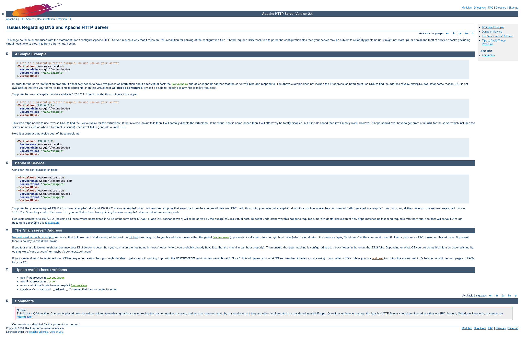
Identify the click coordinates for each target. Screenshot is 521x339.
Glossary (501, 7)
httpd (133, 237)
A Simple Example (493, 27)
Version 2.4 (64, 19)
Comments (488, 55)
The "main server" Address (497, 36)
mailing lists (24, 316)
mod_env (377, 258)
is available (52, 222)
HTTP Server (26, 19)
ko (466, 33)
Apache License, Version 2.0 (46, 331)
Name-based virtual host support (33, 237)
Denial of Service (492, 31)
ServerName (180, 84)
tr (472, 33)
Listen (51, 281)
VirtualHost (56, 277)
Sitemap (513, 7)
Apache (10, 19)
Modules (467, 7)
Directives (480, 7)
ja (460, 33)
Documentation (46, 19)
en (447, 33)
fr (454, 33)
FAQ (490, 7)
